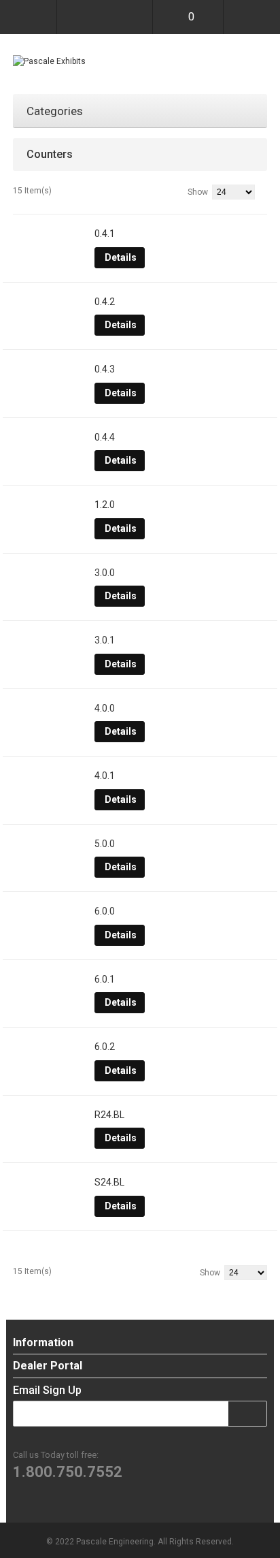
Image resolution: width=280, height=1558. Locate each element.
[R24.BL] (50, 1115)
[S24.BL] (50, 1183)
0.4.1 (104, 233)
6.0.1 (104, 979)
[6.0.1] (50, 980)
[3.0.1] (50, 641)
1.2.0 (104, 504)
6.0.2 (104, 1046)
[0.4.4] (50, 438)
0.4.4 (104, 437)
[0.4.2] (50, 302)
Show (198, 192)
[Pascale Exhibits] (49, 61)
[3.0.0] (50, 573)
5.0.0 (104, 843)
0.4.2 (104, 301)
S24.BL (109, 1182)
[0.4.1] (50, 234)
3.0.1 (104, 640)
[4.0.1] (50, 776)
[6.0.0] (50, 912)
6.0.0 (104, 911)
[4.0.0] (50, 709)
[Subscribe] (255, 1413)
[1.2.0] (50, 505)
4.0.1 (104, 775)
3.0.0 (104, 572)
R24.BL (109, 1114)
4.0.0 (104, 708)
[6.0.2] (50, 1047)
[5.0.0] (50, 844)
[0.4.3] (50, 370)
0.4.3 (104, 369)
